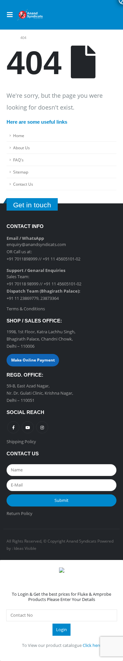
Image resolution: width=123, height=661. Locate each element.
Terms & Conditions (26, 309)
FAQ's (18, 159)
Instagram (42, 427)
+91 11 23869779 (22, 298)
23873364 (49, 298)
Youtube (28, 427)
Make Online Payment (33, 360)
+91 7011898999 (22, 259)
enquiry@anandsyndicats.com (36, 244)
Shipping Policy (21, 441)
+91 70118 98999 (22, 284)
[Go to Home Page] (9, 38)
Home (18, 135)
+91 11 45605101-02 (61, 259)
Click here (92, 645)
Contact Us (23, 184)
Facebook (13, 427)
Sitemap (20, 172)
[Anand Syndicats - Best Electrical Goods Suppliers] (30, 14)
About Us (21, 147)
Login (61, 629)
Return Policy (19, 513)
